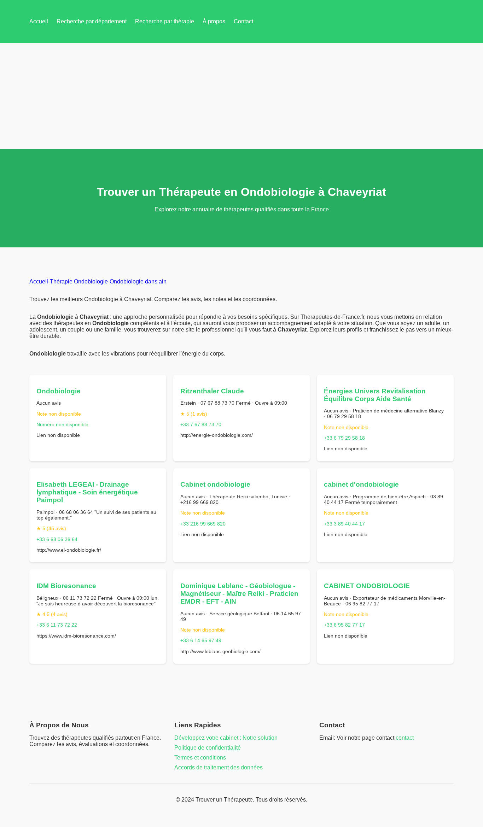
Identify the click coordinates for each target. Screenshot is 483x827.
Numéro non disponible (62, 424)
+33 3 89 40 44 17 (344, 524)
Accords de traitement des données (218, 767)
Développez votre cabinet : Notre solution (226, 738)
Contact (243, 21)
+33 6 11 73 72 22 (56, 625)
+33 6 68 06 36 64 (56, 539)
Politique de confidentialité (207, 748)
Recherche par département (92, 21)
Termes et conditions (200, 758)
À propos (214, 21)
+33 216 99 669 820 (203, 524)
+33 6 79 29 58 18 (344, 438)
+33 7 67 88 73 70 (200, 424)
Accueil (38, 21)
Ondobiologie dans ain (138, 281)
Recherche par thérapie (164, 21)
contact (405, 738)
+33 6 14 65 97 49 (200, 640)
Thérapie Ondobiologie (79, 281)
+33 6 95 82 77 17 (344, 625)
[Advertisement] (241, 96)
